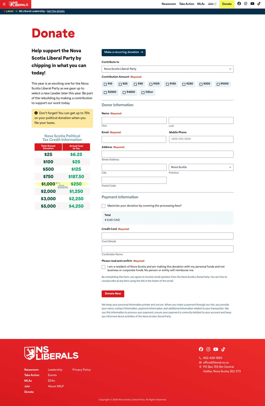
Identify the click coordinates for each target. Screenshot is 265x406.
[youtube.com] (252, 4)
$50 (140, 84)
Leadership (55, 370)
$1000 (224, 84)
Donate (227, 4)
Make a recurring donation (121, 52)
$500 (206, 84)
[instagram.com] (245, 4)
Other (149, 92)
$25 (125, 84)
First (104, 126)
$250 (189, 84)
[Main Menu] (4, 4)
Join (210, 4)
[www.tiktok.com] (258, 4)
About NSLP (56, 386)
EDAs (51, 381)
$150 (173, 84)
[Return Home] (19, 5)
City (104, 173)
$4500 (131, 92)
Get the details (56, 11)
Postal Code (109, 186)
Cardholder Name (112, 254)
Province (174, 173)
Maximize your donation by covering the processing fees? (144, 206)
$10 (110, 84)
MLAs (201, 4)
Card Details (109, 241)
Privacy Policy (81, 370)
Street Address (110, 160)
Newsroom (169, 4)
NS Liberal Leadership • (42, 11)
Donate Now (113, 293)
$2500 (112, 92)
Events (52, 375)
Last (171, 126)
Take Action (186, 4)
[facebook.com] (239, 4)
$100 (156, 84)
